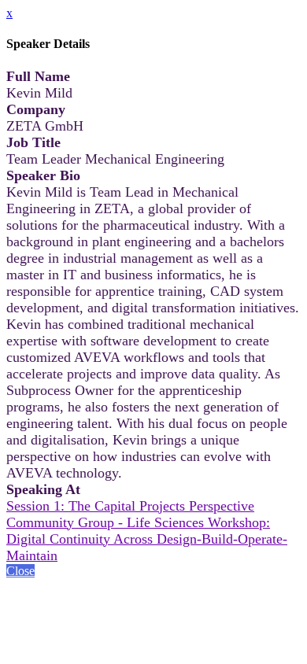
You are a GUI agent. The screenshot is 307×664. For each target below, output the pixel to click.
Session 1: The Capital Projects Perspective (130, 506)
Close (20, 570)
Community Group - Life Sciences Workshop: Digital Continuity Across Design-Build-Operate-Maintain (146, 539)
